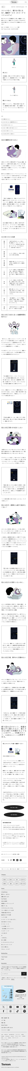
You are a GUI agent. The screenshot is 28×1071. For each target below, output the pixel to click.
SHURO (9, 1037)
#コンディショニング (8, 854)
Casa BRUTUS (11, 1034)
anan (2, 1034)
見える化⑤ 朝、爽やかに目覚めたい (8, 133)
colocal (12, 1036)
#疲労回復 (14, 854)
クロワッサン (17, 1034)
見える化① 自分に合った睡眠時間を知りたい (9, 122)
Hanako (2, 1036)
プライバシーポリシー (5, 1039)
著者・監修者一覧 (5, 1017)
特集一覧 (3, 1022)
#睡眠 (18, 854)
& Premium (7, 1036)
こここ (5, 1037)
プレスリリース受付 (5, 1030)
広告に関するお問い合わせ (7, 1027)
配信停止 (12, 979)
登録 (24, 973)
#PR (2, 854)
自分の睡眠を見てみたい (5, 119)
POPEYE (23, 1036)
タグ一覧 (3, 1020)
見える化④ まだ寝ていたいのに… (7, 130)
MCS (2, 1037)
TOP (2, 869)
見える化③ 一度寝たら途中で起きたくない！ (9, 127)
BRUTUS (6, 1034)
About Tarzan (4, 1025)
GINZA (22, 1034)
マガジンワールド (15, 1037)
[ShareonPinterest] (21, 860)
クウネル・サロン (18, 1036)
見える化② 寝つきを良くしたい (7, 125)
